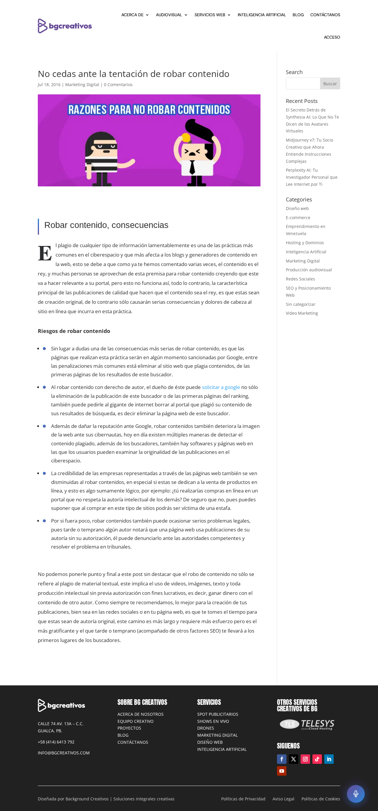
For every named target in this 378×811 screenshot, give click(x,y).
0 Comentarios (118, 84)
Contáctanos (133, 742)
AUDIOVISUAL (169, 14)
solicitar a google (221, 387)
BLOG (298, 14)
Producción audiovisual (309, 269)
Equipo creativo (136, 721)
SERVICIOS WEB (210, 14)
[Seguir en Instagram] (305, 759)
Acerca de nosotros (141, 714)
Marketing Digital (82, 84)
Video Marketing (302, 313)
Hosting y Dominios (305, 242)
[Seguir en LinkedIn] (329, 759)
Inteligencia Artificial (262, 14)
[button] (356, 794)
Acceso (332, 37)
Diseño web (297, 208)
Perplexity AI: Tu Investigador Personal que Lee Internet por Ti (312, 177)
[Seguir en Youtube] (281, 771)
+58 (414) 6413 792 (56, 742)
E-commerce (298, 217)
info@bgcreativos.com (64, 753)
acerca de (132, 14)
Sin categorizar (300, 304)
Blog (123, 735)
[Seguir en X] (293, 759)
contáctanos (325, 14)
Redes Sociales (300, 279)
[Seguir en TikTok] (317, 759)
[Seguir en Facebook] (281, 759)
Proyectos (129, 728)
